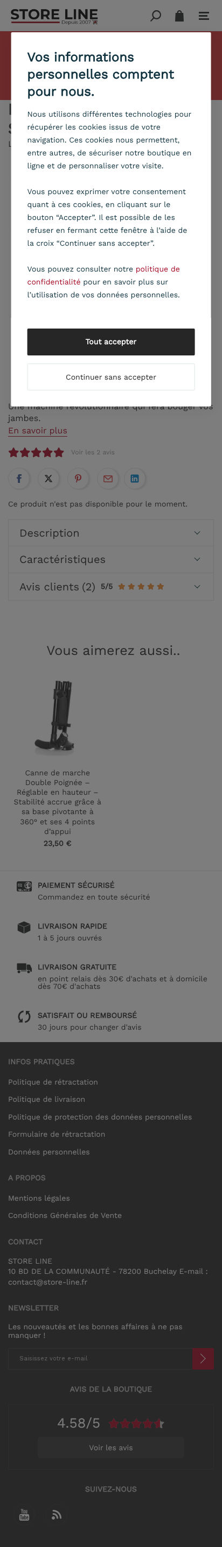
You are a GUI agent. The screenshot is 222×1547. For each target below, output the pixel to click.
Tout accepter (111, 342)
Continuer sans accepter (111, 377)
